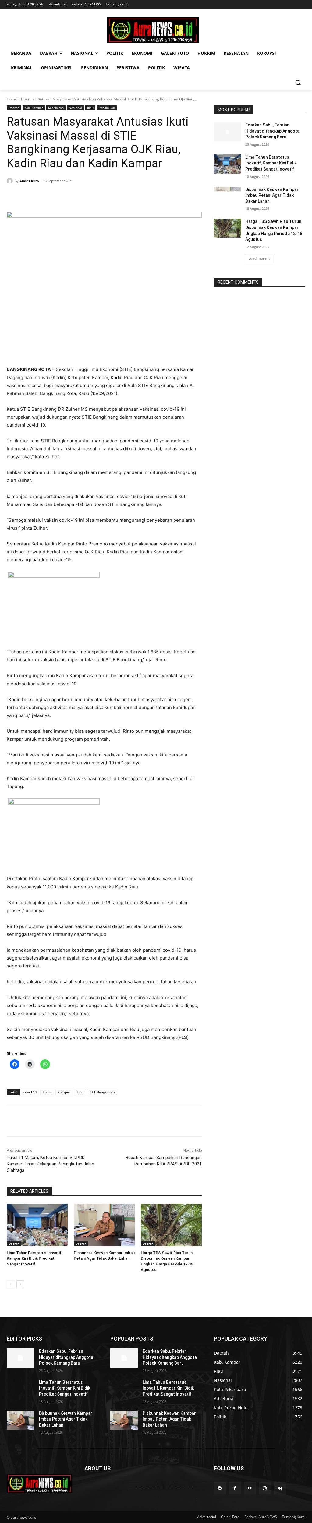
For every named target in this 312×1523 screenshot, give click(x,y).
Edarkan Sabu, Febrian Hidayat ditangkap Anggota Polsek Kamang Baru (272, 131)
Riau (90, 108)
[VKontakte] (280, 1488)
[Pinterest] (77, 196)
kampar (64, 1092)
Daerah (27, 99)
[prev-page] (10, 1284)
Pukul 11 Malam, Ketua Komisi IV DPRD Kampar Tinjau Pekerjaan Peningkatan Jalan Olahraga (50, 1164)
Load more (257, 258)
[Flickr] (250, 1488)
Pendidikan (107, 108)
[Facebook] (49, 196)
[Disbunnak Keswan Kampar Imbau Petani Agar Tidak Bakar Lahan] (104, 1225)
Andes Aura (29, 180)
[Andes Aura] (11, 181)
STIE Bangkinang (102, 1092)
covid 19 (30, 1092)
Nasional (75, 108)
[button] (298, 82)
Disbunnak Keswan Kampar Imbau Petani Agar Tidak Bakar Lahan (272, 195)
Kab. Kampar (33, 108)
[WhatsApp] (91, 196)
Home (12, 99)
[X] (63, 196)
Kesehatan (56, 108)
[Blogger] (220, 1488)
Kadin (47, 1092)
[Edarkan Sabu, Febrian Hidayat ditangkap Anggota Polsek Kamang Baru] (227, 131)
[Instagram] (265, 1488)
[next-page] (20, 1284)
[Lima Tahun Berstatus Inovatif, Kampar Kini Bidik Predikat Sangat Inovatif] (37, 1225)
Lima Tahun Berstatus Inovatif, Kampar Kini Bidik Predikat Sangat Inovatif (34, 1258)
